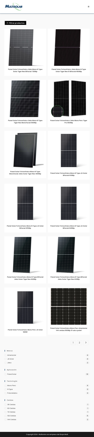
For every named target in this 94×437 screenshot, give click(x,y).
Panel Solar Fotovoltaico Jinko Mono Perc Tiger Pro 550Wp (68, 121)
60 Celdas (11, 408)
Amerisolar (11, 355)
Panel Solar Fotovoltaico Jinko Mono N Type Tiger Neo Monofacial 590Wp (25, 121)
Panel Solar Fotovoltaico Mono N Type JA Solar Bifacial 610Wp (68, 174)
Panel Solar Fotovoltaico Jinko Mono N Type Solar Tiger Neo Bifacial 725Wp (25, 70)
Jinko (9, 363)
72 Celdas (11, 412)
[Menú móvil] (88, 6)
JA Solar (10, 359)
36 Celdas (11, 404)
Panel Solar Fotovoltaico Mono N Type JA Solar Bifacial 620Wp (68, 227)
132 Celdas (11, 416)
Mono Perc (11, 385)
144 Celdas (11, 419)
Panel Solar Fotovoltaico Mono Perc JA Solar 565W (25, 331)
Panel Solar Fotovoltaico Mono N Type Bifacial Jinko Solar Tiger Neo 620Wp (25, 278)
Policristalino (12, 393)
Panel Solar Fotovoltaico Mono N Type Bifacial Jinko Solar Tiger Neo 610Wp (69, 278)
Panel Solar (11, 374)
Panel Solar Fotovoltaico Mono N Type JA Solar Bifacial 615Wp (25, 227)
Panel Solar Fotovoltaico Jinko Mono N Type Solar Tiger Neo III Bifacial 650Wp (69, 70)
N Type (10, 389)
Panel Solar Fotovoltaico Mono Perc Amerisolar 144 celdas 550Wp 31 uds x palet (68, 329)
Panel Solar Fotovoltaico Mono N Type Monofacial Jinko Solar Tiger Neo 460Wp (25, 173)
